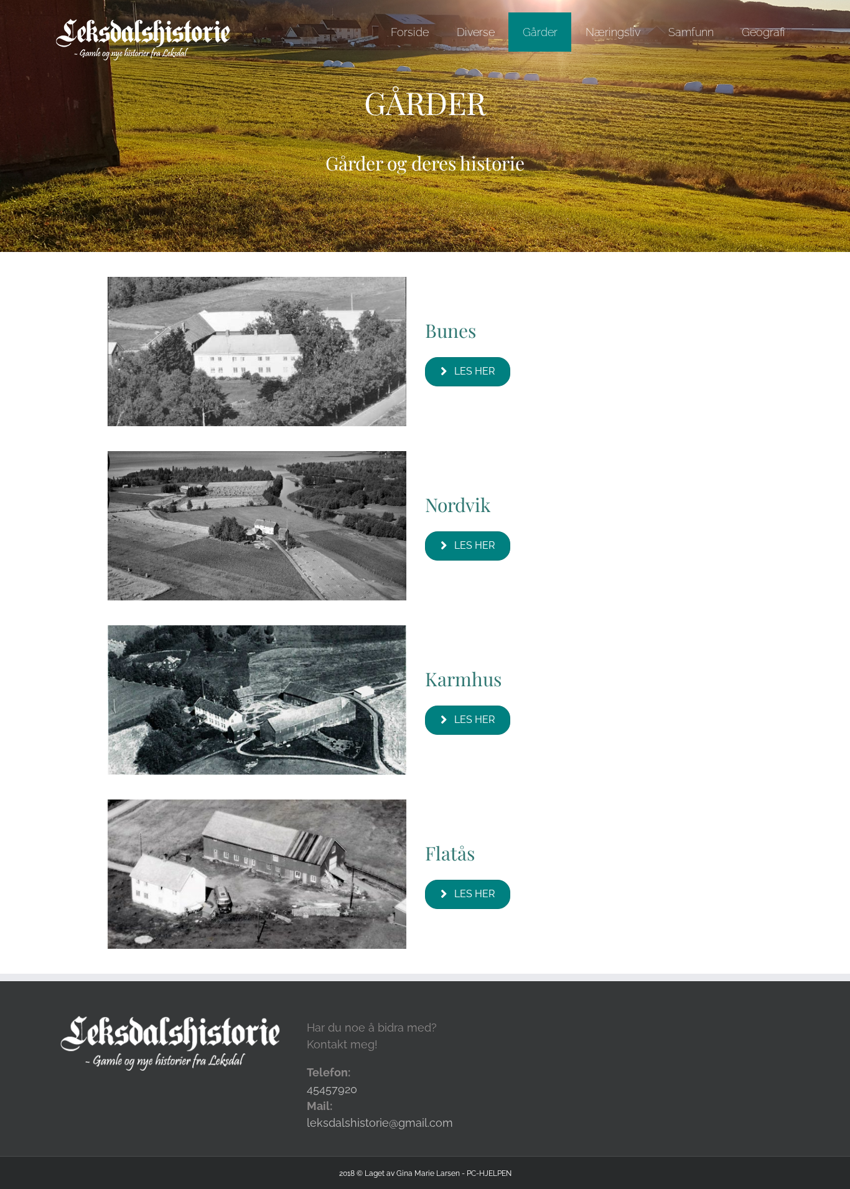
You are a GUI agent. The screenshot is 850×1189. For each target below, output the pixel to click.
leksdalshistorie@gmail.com (380, 1122)
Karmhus (463, 678)
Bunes (450, 330)
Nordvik (458, 504)
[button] (467, 371)
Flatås (450, 853)
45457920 (332, 1089)
